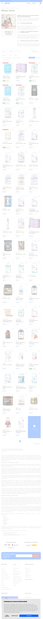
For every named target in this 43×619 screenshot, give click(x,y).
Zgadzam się (28, 615)
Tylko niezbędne (7, 616)
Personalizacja (14, 615)
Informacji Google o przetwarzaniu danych (12, 611)
